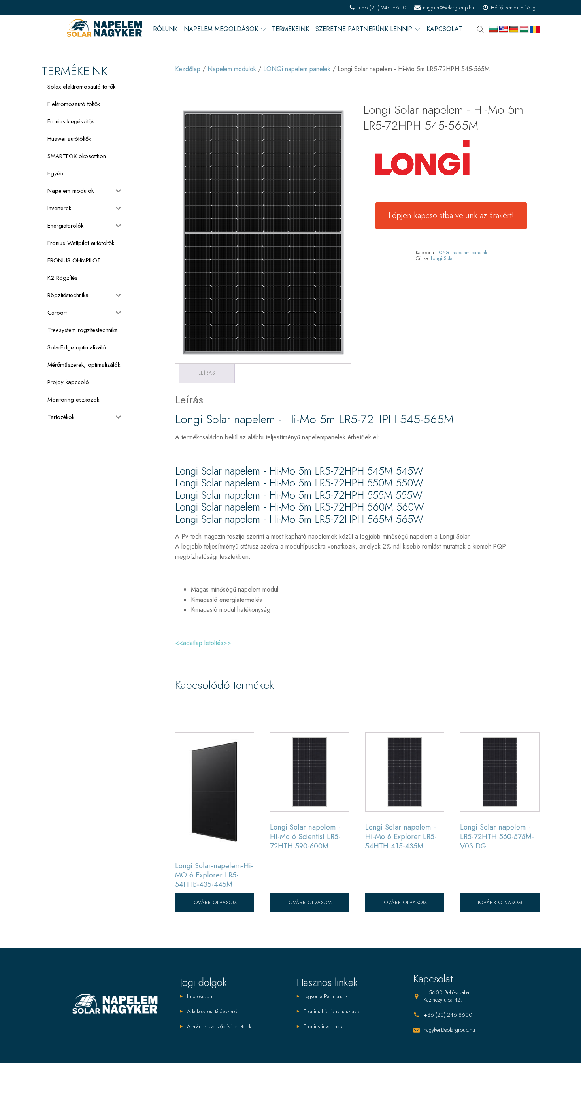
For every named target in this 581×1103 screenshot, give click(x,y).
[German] (514, 30)
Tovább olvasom (214, 902)
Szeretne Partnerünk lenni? (363, 29)
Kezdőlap (187, 69)
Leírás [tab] (206, 373)
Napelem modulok (232, 69)
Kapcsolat (444, 29)
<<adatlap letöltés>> (203, 642)
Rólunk (165, 29)
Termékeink (290, 29)
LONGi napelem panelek (296, 69)
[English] (503, 30)
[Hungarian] (524, 30)
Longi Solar (442, 258)
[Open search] (481, 30)
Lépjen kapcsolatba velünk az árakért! (451, 215)
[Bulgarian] (493, 30)
